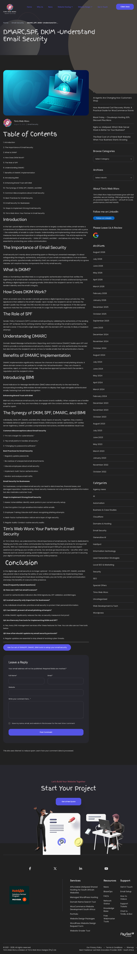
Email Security (18, 23)
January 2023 (99, 458)
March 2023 (98, 451)
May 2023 (97, 444)
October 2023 (99, 416)
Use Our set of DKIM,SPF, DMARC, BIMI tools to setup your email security (37, 647)
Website (12, 687)
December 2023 (100, 403)
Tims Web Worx (100, 592)
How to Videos (123, 897)
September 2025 (101, 320)
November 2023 (100, 410)
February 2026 (100, 293)
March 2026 (98, 286)
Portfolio (74, 914)
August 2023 (99, 423)
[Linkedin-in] (81, 869)
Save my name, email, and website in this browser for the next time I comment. (43, 723)
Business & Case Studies (105, 510)
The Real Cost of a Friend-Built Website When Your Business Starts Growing (111, 138)
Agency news (99, 489)
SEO (95, 578)
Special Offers (100, 585)
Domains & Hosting (102, 523)
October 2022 (99, 471)
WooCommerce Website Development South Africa (82, 908)
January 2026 (99, 300)
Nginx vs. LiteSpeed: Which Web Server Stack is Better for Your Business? (111, 128)
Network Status (107, 902)
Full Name (13, 675)
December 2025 (100, 307)
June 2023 (98, 437)
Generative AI (99, 537)
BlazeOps (108, 891)
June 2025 (98, 327)
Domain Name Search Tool (83, 902)
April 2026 (98, 279)
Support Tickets (124, 905)
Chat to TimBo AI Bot (126, 912)
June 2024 (98, 368)
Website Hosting (64, 7)
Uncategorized (100, 599)
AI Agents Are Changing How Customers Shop (112, 99)
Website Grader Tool (80, 930)
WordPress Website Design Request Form (83, 924)
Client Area (125, 6)
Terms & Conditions (114, 947)
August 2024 (99, 355)
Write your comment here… (20, 699)
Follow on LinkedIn (103, 218)
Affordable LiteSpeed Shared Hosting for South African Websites (84, 890)
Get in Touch (103, 7)
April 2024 (98, 382)
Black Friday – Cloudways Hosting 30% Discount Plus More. (111, 119)
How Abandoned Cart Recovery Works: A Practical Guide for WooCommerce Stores (113, 109)
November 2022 (100, 464)
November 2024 (100, 341)
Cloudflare (98, 516)
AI (94, 496)
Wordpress (98, 612)
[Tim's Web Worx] (9, 9)
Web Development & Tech (105, 606)
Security (97, 571)
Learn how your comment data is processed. (55, 751)
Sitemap (130, 947)
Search (97, 72)
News (50, 7)
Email (50, 675)
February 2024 (100, 396)
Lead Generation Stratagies (106, 558)
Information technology (104, 551)
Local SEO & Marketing (103, 564)
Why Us (40, 7)
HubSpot (97, 544)
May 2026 (97, 272)
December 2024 (100, 334)
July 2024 (97, 362)
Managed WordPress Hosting (84, 897)
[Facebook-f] (30, 869)
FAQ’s (106, 896)
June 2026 (98, 266)
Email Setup (125, 891)
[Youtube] (106, 869)
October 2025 (99, 314)
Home (29, 7)
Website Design (84, 7)
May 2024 (97, 375)
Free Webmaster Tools (109, 918)
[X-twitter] (55, 869)
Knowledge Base (109, 909)
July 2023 (97, 430)
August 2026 (99, 252)
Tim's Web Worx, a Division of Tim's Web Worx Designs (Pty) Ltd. (29, 950)
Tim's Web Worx (21, 121)
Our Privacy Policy (94, 947)
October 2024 (99, 348)
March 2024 (98, 389)
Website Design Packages (82, 918)
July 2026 (97, 259)
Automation (98, 503)
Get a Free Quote (68, 801)
